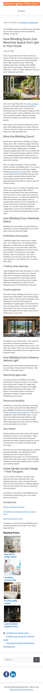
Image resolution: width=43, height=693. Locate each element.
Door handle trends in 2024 (13, 519)
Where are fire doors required (13, 507)
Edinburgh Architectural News (21, 689)
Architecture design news (17, 633)
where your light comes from (19, 412)
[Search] (36, 659)
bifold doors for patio (17, 172)
